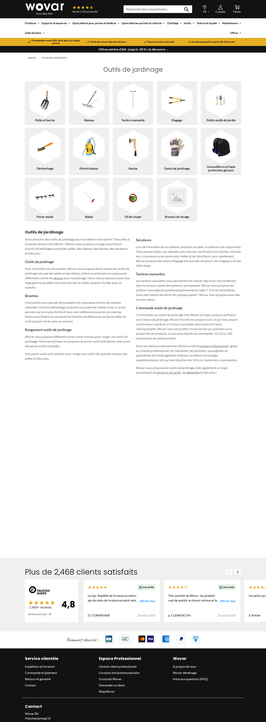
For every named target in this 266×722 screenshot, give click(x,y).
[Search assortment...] (186, 9)
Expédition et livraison (40, 666)
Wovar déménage (184, 672)
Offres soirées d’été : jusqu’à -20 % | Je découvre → (134, 49)
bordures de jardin (169, 372)
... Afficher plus (146, 601)
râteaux (58, 278)
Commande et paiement (41, 672)
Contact (30, 685)
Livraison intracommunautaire (119, 672)
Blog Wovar (107, 691)
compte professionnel (213, 346)
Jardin (31, 57)
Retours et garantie (38, 679)
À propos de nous (184, 666)
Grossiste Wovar (110, 679)
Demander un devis (112, 685)
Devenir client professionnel (118, 666)
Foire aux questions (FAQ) (190, 679)
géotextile (193, 372)
